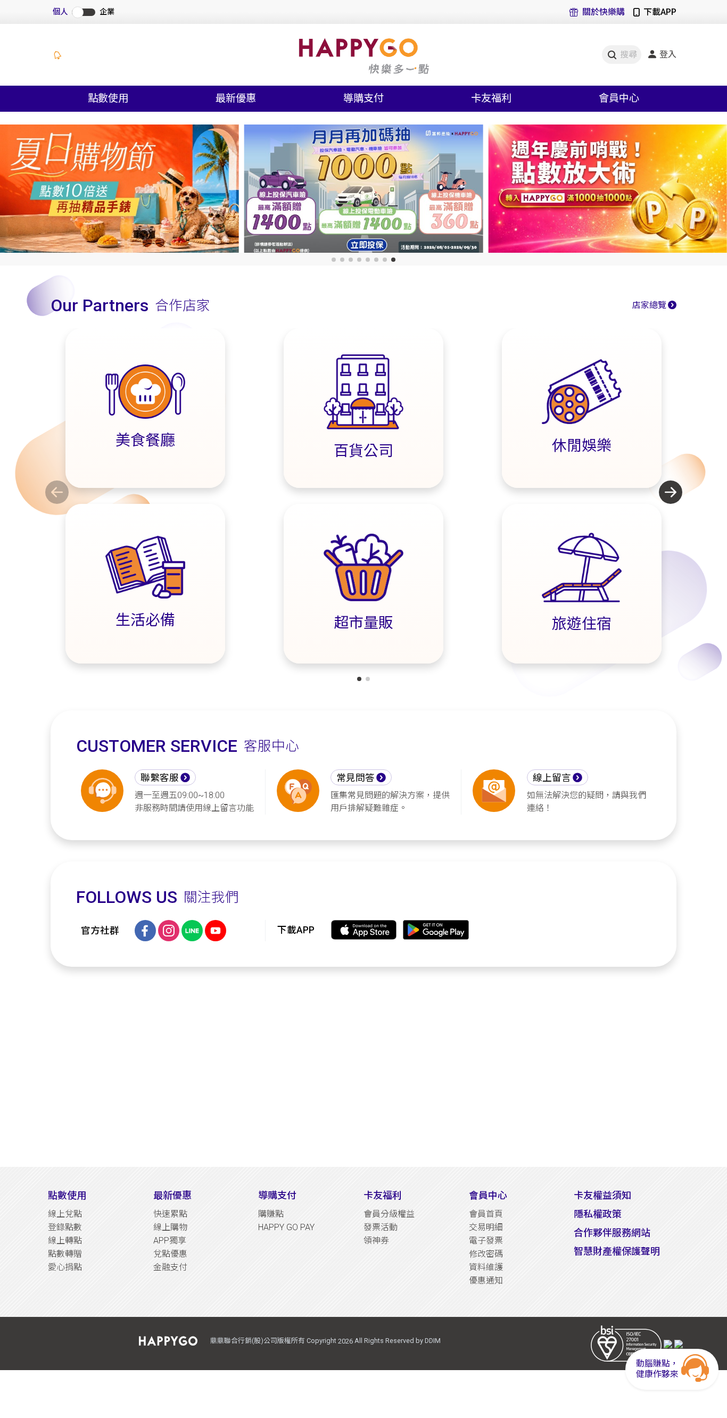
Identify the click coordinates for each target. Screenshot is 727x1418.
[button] (334, 260)
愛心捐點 (65, 1267)
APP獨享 (169, 1240)
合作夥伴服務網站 (612, 1232)
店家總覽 (649, 305)
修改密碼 (486, 1254)
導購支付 (277, 1195)
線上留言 (552, 778)
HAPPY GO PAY (286, 1227)
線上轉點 (65, 1240)
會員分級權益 (389, 1214)
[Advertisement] (363, 1066)
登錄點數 (65, 1227)
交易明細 (486, 1227)
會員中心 (488, 1195)
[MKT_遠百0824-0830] (607, 191)
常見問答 (355, 778)
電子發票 (486, 1240)
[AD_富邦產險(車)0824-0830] (119, 191)
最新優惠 (172, 1195)
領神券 (376, 1240)
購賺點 (271, 1214)
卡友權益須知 (602, 1195)
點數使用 (67, 1195)
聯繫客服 (160, 778)
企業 (107, 11)
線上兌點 (65, 1214)
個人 (60, 11)
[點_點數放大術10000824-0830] (363, 191)
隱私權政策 (598, 1214)
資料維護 (486, 1267)
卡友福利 (382, 1195)
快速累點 (170, 1214)
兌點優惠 (170, 1254)
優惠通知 (486, 1280)
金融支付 (170, 1267)
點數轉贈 (65, 1254)
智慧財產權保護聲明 (617, 1251)
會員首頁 (486, 1214)
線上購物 (170, 1227)
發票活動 (380, 1227)
